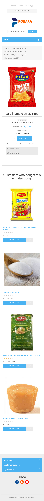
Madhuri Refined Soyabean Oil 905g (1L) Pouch (21, 355)
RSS (22, 482)
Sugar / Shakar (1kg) (11, 292)
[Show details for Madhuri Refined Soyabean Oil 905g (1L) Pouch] (22, 332)
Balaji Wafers (27, 126)
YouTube (27, 482)
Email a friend (14, 153)
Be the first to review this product (22, 122)
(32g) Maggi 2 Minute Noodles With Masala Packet (19, 228)
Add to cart (24, 138)
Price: (18, 133)
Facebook (17, 482)
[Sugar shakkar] (22, 269)
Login (21, 6)
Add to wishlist (14, 149)
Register (14, 6)
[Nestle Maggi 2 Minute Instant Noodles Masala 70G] (22, 204)
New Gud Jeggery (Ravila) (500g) (16, 418)
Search (32, 31)
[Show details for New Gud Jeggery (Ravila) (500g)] (22, 395)
